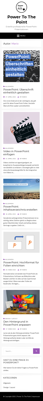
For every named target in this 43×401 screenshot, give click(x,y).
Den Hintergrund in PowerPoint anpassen (17, 323)
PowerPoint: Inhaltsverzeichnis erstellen (20, 208)
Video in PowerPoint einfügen (16, 153)
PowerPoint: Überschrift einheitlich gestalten (18, 91)
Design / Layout (11, 318)
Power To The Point (24, 396)
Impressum (36, 396)
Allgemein (9, 86)
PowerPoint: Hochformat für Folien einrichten (21, 264)
